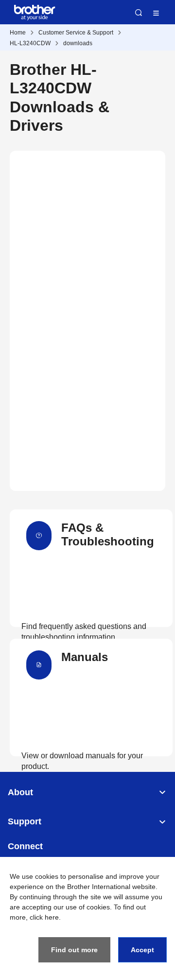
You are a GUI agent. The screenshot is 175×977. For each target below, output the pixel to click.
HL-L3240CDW (30, 43)
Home (18, 32)
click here (44, 917)
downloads (77, 43)
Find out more (74, 950)
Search (138, 12)
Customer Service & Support (75, 32)
